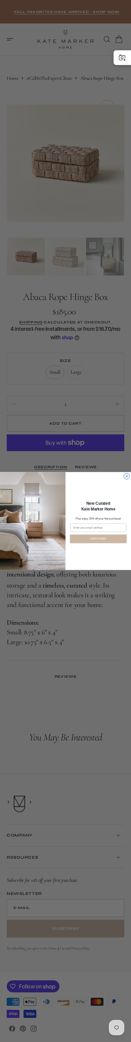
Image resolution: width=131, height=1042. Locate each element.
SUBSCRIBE (98, 538)
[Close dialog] (127, 476)
